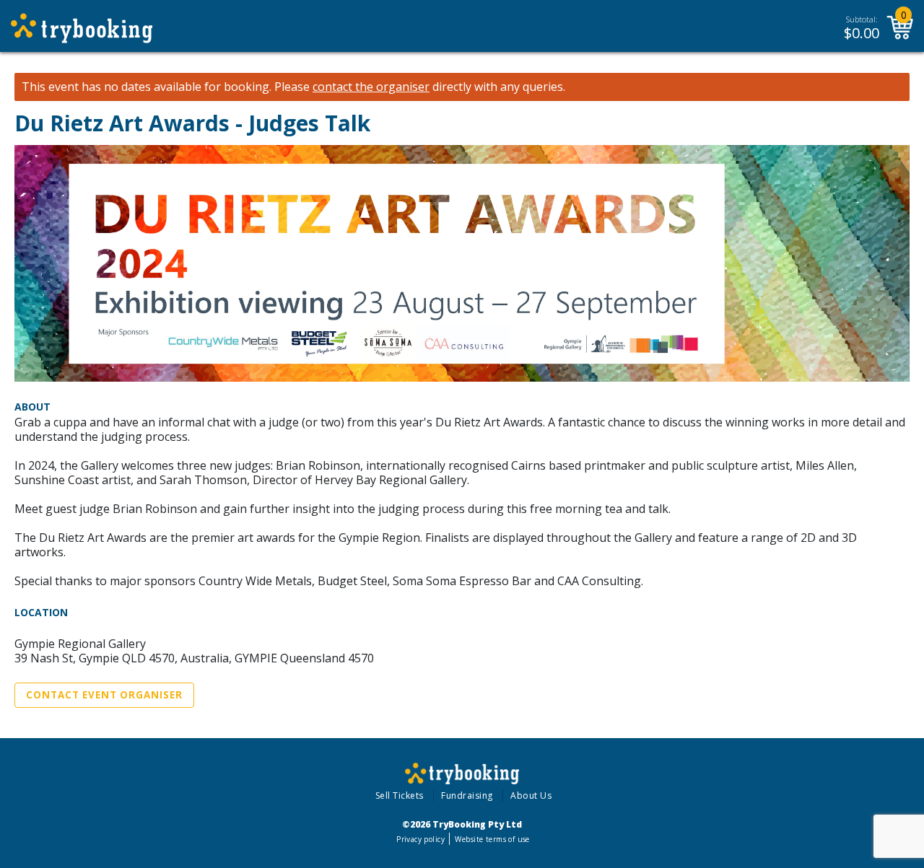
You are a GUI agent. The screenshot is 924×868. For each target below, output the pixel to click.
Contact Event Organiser (104, 694)
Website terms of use (492, 839)
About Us (531, 795)
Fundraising (467, 795)
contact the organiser (371, 87)
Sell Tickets (399, 795)
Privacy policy (420, 839)
